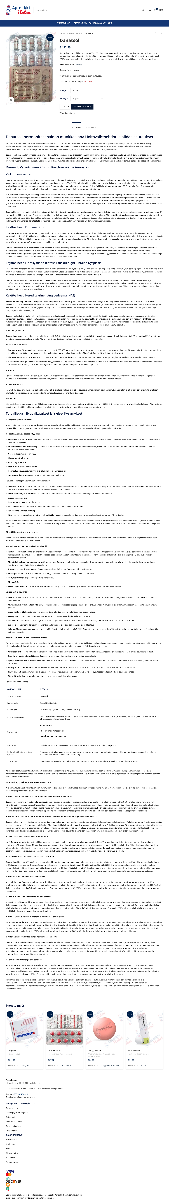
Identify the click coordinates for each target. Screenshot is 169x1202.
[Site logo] (18, 9)
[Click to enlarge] (11, 100)
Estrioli (143, 1065)
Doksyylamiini (94, 1050)
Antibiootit (10, 1144)
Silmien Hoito (12, 1153)
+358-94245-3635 (20, 1094)
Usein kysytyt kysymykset (17, 1112)
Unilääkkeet (110, 1054)
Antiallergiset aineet (96, 1054)
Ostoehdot (10, 1117)
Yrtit (8, 1148)
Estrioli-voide (134, 1050)
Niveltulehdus (53, 1054)
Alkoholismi (11, 1157)
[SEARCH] (143, 10)
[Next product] (161, 33)
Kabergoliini (25, 1065)
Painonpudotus (12, 1162)
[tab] (76, 126)
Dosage (63, 90)
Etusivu (63, 33)
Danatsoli (79, 64)
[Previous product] (155, 33)
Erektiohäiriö (11, 1139)
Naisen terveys (75, 33)
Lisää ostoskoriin (82, 106)
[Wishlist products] (150, 10)
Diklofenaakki (54, 1050)
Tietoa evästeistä (13, 1126)
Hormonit (132, 1054)
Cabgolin (12, 1050)
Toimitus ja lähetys (14, 1121)
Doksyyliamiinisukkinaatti (110, 1065)
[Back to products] (158, 33)
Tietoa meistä (12, 1108)
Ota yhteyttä (11, 1130)
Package (63, 98)
